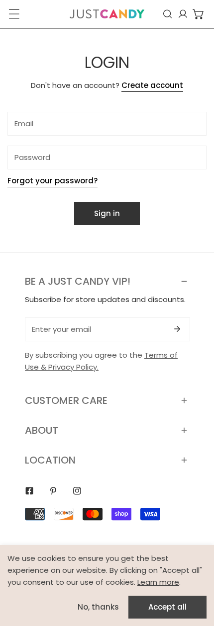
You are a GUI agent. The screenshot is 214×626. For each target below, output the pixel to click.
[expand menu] (14, 14)
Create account (152, 85)
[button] (198, 14)
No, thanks (98, 607)
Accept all (167, 607)
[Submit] (177, 328)
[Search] (167, 14)
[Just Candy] (107, 13)
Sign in (107, 213)
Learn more (158, 582)
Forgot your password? (52, 180)
